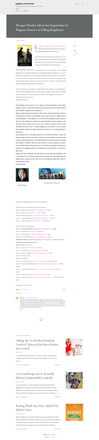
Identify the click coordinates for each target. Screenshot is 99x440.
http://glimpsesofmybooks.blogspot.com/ (41, 229)
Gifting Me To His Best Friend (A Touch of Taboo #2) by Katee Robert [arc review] (37, 344)
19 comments (23, 396)
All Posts (18, 10)
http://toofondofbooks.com (40, 210)
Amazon (30, 285)
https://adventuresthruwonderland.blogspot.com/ (47, 263)
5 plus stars (75, 53)
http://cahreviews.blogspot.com (36, 250)
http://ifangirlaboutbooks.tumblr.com (39, 218)
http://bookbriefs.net (31, 231)
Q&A (74, 55)
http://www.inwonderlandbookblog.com (37, 234)
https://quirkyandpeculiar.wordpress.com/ (40, 215)
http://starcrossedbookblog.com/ (39, 237)
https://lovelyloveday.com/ (34, 220)
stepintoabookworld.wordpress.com (40, 253)
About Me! (26, 10)
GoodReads (26, 285)
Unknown (22, 297)
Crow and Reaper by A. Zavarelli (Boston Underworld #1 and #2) (35, 376)
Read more (58, 365)
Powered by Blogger (50, 434)
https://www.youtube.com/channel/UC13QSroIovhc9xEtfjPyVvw (47, 269)
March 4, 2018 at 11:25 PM (31, 297)
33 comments (23, 429)
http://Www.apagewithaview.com (38, 274)
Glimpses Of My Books (25, 4)
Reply (21, 309)
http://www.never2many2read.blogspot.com (43, 277)
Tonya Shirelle (48, 302)
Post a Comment (24, 365)
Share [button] (74, 45)
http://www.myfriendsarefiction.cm (39, 261)
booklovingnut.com (31, 212)
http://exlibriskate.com (31, 247)
